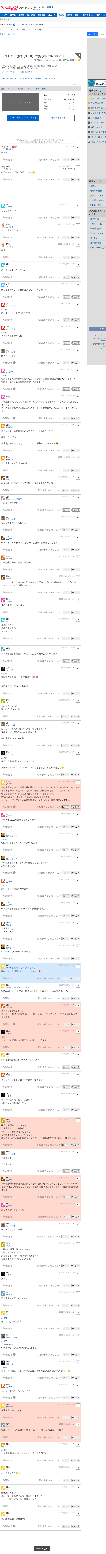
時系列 (20, 89)
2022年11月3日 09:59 (67, 396)
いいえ (75, 160)
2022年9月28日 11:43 (67, 1074)
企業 (44, 89)
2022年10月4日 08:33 (67, 517)
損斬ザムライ (11, 836)
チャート (11, 89)
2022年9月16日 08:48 (67, 1513)
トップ (4, 15)
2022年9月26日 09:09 (67, 1243)
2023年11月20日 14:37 (66, 244)
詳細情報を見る (58, 117)
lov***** (9, 207)
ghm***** (9, 1407)
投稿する (40, 1548)
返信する (8, 160)
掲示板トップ (5, 19)
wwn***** (9, 372)
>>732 (4, 375)
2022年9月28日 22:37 (67, 1031)
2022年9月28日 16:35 (67, 1054)
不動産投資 (85, 15)
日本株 (13, 15)
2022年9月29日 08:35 (67, 1005)
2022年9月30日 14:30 (67, 752)
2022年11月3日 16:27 (67, 369)
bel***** (9, 650)
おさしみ (9, 670)
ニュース (52, 15)
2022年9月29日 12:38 (67, 902)
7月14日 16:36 (69, 146)
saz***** (9, 479)
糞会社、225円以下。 (15, 499)
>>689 (4, 1367)
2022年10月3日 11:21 (67, 576)
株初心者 (9, 427)
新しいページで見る (9, 72)
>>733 (4, 310)
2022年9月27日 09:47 (67, 1177)
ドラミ (9, 1446)
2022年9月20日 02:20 (67, 1312)
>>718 (4, 674)
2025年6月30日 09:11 (67, 166)
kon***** (9, 398)
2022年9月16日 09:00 (67, 1444)
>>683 (4, 1341)
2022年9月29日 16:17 (67, 833)
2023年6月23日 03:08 (67, 264)
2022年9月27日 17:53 (67, 1151)
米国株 (21, 15)
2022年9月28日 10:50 (67, 1093)
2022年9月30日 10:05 (67, 781)
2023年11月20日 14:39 (66, 224)
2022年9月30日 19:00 (67, 723)
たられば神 (10, 352)
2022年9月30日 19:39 (67, 700)
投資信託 (41, 15)
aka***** (9, 702)
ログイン (36, 10)
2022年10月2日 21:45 (67, 619)
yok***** (9, 784)
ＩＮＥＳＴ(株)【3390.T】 (25, 30)
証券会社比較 (72, 15)
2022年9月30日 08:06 (67, 813)
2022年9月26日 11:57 (67, 1223)
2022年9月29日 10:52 (67, 945)
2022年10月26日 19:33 (66, 457)
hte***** (9, 559)
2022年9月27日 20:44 (67, 1119)
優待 (37, 89)
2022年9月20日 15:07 (67, 1292)
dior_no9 (9, 1007)
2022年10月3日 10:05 (67, 599)
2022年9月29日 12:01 (67, 922)
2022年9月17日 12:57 (67, 1384)
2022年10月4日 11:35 (67, 497)
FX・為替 (31, 15)
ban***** (9, 882)
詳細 (3, 89)
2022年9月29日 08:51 (67, 965)
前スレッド (77, 84)
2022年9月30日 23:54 (67, 667)
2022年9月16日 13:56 (67, 1404)
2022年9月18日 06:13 (67, 1361)
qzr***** (9, 286)
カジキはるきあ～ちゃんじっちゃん (20, 968)
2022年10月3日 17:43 (67, 556)
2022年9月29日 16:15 (67, 856)
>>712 (4, 839)
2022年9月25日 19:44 (67, 1272)
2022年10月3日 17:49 (67, 536)
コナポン (9, 925)
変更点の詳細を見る (27, 72)
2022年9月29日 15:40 (67, 879)
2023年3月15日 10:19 (67, 284)
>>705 (4, 885)
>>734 (4, 333)
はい (66, 160)
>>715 (4, 758)
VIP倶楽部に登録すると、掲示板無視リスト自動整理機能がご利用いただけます (29, 78)
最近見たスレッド (7, 34)
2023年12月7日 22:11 (67, 204)
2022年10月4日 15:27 (67, 477)
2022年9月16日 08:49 (67, 1467)
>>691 (4, 1318)
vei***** (9, 601)
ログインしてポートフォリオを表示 (32, 24)
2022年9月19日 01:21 (67, 1335)
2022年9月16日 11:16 (67, 1424)
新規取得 (50, 7)
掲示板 (61, 15)
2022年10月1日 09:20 (67, 648)
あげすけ (9, 227)
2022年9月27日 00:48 (67, 1203)
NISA (98, 15)
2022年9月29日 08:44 (67, 985)
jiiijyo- (8, 1122)
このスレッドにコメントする (23, 117)
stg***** (9, 621)
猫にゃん (9, 149)
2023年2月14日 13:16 (67, 303)
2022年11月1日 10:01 (67, 425)
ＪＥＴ (9, 1033)
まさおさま (10, 306)
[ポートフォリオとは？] (14, 24)
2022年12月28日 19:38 (66, 350)
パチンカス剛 (11, 1337)
